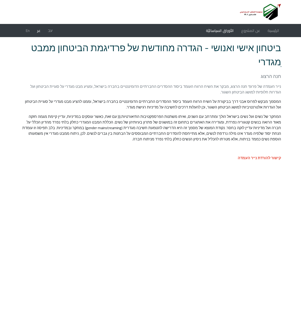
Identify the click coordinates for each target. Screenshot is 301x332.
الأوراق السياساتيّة (220, 30)
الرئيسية (272, 30)
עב (50, 30)
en (28, 30)
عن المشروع (250, 30)
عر (38, 30)
